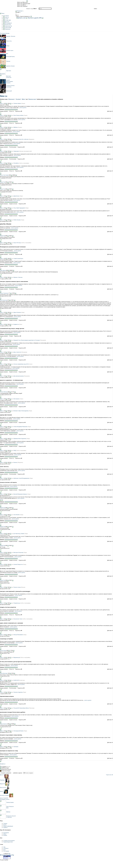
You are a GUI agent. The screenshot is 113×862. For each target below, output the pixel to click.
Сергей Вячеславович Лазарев (9, 81)
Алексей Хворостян (18, 564)
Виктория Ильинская (8, 76)
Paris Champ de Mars (18, 115)
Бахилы (15, 462)
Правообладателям (8, 842)
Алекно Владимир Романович (20, 426)
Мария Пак (2, 182)
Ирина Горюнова (4, 293)
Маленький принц (10, 56)
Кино (4, 849)
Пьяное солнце (17, 587)
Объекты (8, 24)
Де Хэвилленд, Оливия (19, 533)
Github (4, 834)
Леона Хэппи (3, 650)
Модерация (20, 11)
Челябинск (5, 848)
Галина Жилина (4, 391)
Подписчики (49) (109, 774)
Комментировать (4, 111)
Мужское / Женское (10, 36)
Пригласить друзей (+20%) (35, 18)
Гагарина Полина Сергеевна (10, 86)
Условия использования (9, 840)
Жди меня (8, 70)
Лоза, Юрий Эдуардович (19, 208)
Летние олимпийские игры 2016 (21, 364)
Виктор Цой (9, 91)
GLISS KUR (16, 680)
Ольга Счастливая (4, 175)
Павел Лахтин (3, 724)
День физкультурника (19, 376)
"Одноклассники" (32, 99)
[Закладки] (21, 111)
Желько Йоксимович (18, 634)
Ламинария (16, 151)
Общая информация (8, 826)
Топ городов (6, 851)
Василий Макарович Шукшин (20, 494)
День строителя (17, 352)
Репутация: (5, 768)
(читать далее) (22, 107)
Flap (9, 853)
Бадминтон (16, 324)
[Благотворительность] (42, 18)
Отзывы (8, 20)
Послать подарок (29, 773)
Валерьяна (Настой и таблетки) (21, 139)
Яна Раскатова (3, 300)
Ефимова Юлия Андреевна (20, 438)
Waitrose (16, 127)
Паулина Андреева (18, 692)
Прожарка (16, 746)
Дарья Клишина (17, 312)
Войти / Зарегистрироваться (23, 16)
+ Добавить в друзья (17, 773)
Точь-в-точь (9, 41)
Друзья (7, 21)
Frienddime (16, 163)
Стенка (6, 18)
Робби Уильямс (17, 219)
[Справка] (31, 16)
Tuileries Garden (17, 103)
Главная (7, 15)
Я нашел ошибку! (4, 860)
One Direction (17, 514)
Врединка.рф (17, 657)
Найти (95, 8)
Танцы (7, 45)
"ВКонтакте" (11, 99)
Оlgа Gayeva (3, 270)
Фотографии (8, 23)
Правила (5, 827)
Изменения (8, 26)
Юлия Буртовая (3, 673)
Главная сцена (9, 50)
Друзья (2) (2, 774)
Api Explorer (6, 832)
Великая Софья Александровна (21, 410)
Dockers (5, 835)
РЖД (15, 450)
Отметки (8, 27)
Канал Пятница (17, 242)
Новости (7, 17)
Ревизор (8, 61)
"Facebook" (18, 99)
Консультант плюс (18, 619)
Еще (1, 759)
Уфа (4, 847)
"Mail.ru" (24, 99)
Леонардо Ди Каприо (18, 730)
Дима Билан (16, 196)
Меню (3, 13)
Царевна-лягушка (10, 66)
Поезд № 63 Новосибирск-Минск (21, 708)
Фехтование (16, 398)
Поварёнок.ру (17, 603)
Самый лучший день (18, 258)
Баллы (4, 824)
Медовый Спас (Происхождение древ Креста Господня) (27, 340)
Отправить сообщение (6, 773)
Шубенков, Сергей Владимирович (21, 478)
